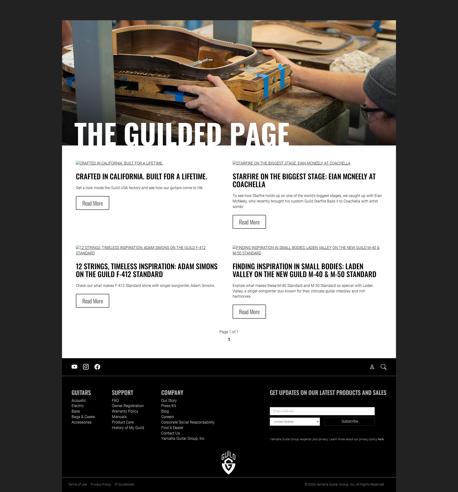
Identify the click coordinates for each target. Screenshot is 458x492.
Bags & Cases (83, 416)
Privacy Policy (101, 484)
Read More (92, 203)
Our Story (169, 400)
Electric (78, 406)
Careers (167, 416)
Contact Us (170, 433)
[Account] (374, 367)
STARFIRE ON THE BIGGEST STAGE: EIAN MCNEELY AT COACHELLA (304, 180)
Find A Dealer (172, 427)
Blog (165, 411)
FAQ (115, 400)
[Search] (386, 367)
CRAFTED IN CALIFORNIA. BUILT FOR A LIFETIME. (141, 176)
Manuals (119, 416)
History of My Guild (128, 427)
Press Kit (168, 406)
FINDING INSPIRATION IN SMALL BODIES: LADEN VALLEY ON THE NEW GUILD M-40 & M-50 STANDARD (304, 270)
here (381, 439)
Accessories (82, 422)
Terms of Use (77, 484)
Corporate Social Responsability (188, 422)
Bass (76, 411)
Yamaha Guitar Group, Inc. (183, 438)
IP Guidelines (124, 484)
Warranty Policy (125, 411)
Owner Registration (128, 406)
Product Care (123, 422)
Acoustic (79, 400)
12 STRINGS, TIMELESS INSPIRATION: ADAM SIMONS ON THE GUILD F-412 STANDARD (147, 270)
